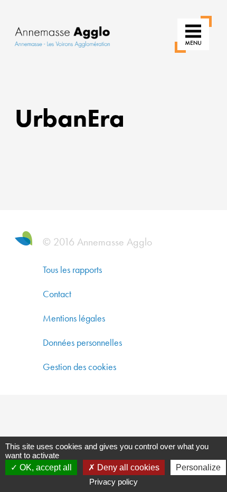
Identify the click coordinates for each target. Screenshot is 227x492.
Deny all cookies (127, 467)
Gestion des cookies (79, 367)
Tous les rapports (72, 269)
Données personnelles (82, 342)
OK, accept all (44, 467)
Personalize (198, 467)
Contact (57, 294)
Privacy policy (113, 481)
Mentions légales (74, 318)
